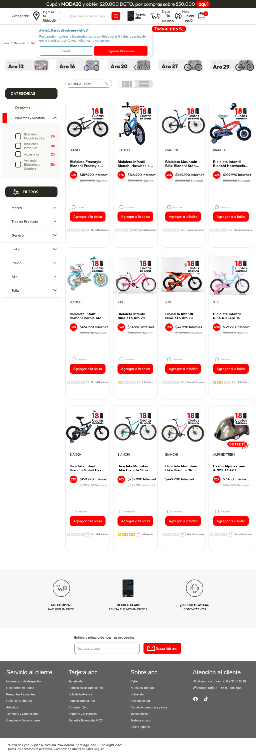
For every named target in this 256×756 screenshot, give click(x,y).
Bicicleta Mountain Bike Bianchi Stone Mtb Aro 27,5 (181, 468)
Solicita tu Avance (80, 694)
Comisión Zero (78, 707)
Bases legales (140, 727)
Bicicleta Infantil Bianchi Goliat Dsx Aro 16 (86, 468)
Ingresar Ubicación (121, 51)
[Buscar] (116, 16)
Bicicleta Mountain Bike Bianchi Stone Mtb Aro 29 (181, 164)
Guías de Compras (19, 701)
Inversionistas (139, 714)
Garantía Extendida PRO (85, 720)
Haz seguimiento (61, 607)
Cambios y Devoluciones (23, 720)
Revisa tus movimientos (128, 607)
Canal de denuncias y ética (149, 707)
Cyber (134, 681)
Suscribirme (167, 648)
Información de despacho (23, 681)
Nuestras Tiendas (142, 688)
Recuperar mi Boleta (20, 688)
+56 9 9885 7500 (230, 688)
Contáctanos (194, 607)
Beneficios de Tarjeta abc (85, 688)
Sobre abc (137, 694)
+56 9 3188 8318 (234, 681)
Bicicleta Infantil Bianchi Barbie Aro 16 (86, 316)
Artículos (12, 707)
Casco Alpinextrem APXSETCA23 (229, 468)
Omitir (66, 51)
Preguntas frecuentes (20, 694)
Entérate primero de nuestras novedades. (105, 637)
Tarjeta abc (76, 681)
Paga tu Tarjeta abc (81, 701)
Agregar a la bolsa (87, 216)
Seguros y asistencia (82, 714)
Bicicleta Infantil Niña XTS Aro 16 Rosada (227, 316)
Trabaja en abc (140, 720)
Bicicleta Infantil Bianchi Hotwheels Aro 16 (134, 164)
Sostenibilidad (140, 701)
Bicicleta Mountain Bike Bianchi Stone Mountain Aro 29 (134, 468)
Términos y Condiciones (22, 714)
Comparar (81, 207)
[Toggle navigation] (6, 16)
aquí (203, 4)
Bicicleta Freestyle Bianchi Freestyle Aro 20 (85, 164)
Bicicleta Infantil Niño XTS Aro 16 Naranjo (179, 316)
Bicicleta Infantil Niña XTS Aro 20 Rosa (131, 316)
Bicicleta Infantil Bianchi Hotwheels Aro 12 (229, 164)
